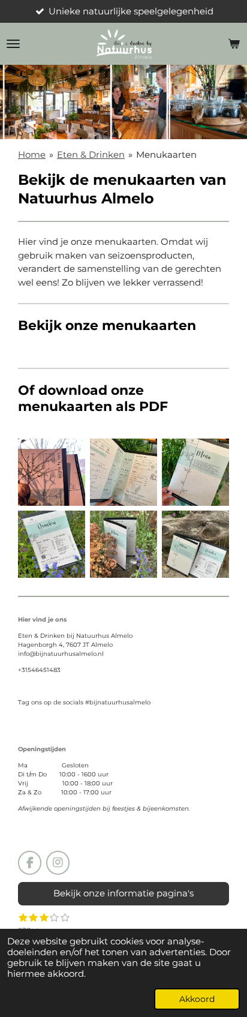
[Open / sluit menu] (13, 44)
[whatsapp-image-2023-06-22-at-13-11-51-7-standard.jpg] (123, 472)
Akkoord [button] (197, 999)
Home (32, 154)
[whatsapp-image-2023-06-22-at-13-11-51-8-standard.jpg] (195, 472)
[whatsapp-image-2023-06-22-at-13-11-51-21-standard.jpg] (195, 544)
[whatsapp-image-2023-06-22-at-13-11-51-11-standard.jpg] (52, 544)
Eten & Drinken (91, 154)
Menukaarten (166, 154)
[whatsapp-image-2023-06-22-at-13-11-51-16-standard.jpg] (123, 544)
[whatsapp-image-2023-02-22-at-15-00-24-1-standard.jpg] (52, 472)
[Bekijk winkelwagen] (234, 44)
